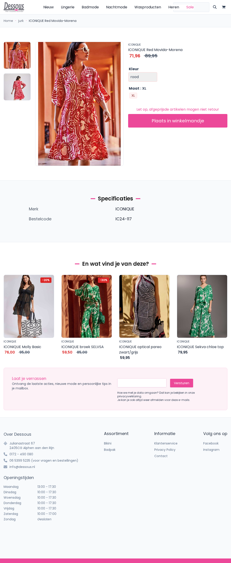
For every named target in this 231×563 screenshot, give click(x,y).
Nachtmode (116, 7)
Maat (134, 88)
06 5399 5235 (19, 460)
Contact (161, 456)
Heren (173, 7)
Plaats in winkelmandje (178, 121)
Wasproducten (147, 7)
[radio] (133, 95)
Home (8, 21)
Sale (190, 7)
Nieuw (48, 7)
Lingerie (67, 7)
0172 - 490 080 (21, 454)
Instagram (211, 449)
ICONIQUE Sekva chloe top (200, 346)
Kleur (134, 69)
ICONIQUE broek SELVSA (82, 346)
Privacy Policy (165, 449)
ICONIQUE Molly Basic (22, 346)
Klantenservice (166, 443)
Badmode (90, 7)
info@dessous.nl (22, 467)
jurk (21, 21)
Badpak (110, 449)
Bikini (107, 443)
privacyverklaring (129, 396)
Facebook (211, 443)
